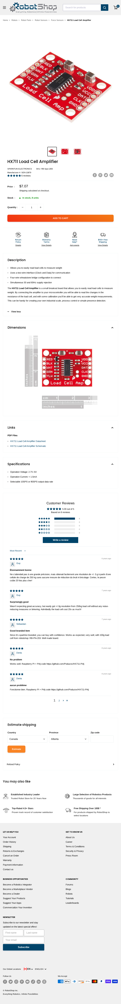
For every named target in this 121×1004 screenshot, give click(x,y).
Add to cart (60, 218)
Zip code (95, 732)
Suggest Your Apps (12, 903)
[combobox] (82, 7)
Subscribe (23, 947)
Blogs (68, 889)
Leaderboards (72, 903)
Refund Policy (13, 764)
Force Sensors (57, 20)
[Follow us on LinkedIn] (39, 982)
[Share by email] (111, 175)
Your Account (9, 837)
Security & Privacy (75, 851)
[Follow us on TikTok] (33, 982)
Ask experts (74, 245)
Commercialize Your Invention (17, 907)
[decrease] (22, 207)
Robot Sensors (41, 20)
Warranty (7, 860)
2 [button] (59, 700)
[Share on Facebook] (95, 175)
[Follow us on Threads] (44, 982)
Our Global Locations (12, 969)
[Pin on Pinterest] (100, 175)
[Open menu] (4, 7)
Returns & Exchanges (13, 851)
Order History (9, 842)
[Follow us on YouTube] (27, 982)
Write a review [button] (60, 540)
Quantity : (12, 207)
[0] (115, 7)
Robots (15, 20)
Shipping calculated (28, 190)
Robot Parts (26, 20)
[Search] (104, 7)
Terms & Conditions (75, 846)
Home (5, 20)
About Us (70, 837)
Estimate (16, 749)
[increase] (40, 207)
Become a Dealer (11, 893)
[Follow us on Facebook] (5, 982)
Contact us (8, 869)
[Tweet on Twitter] (106, 175)
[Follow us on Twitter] (11, 982)
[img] (16, 559)
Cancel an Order (11, 855)
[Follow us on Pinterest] (22, 982)
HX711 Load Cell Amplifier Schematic (28, 446)
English (40, 969)
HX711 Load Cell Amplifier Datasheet (28, 441)
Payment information (13, 864)
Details (18, 245)
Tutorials (70, 898)
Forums (69, 884)
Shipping (7, 846)
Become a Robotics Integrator (17, 884)
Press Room (72, 855)
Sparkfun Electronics (19, 169)
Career (69, 842)
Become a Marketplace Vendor (18, 889)
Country (12, 732)
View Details (46, 245)
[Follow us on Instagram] (16, 982)
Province (53, 732)
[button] (14, 175)
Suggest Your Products (14, 898)
